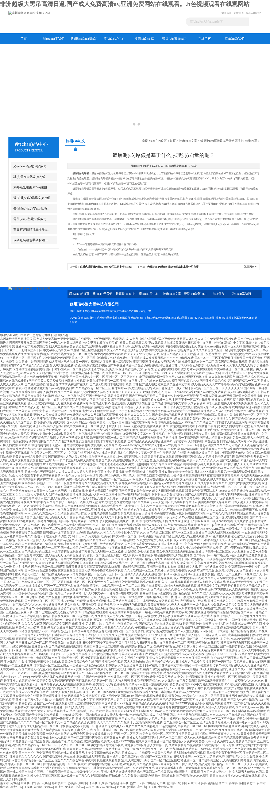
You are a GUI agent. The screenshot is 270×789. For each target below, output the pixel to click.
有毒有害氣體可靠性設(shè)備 (32, 229)
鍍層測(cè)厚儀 (81, 173)
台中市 (261, 783)
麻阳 (242, 783)
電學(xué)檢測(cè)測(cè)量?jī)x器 (32, 219)
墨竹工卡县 (137, 783)
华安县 (100, 787)
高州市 (141, 787)
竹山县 (150, 783)
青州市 (181, 783)
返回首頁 (226, 13)
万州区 (161, 783)
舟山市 (82, 783)
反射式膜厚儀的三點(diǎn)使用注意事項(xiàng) (106, 266)
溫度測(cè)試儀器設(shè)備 (31, 198)
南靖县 (212, 783)
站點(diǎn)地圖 (206, 317)
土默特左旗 (165, 787)
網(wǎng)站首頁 (79, 293)
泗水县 (110, 787)
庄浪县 (152, 787)
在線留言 (239, 13)
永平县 (35, 783)
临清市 (59, 787)
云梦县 (45, 783)
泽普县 (93, 783)
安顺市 (192, 783)
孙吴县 (72, 783)
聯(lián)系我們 (253, 13)
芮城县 (14, 783)
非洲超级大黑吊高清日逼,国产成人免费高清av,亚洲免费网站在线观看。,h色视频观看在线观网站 (125, 4)
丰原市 (90, 787)
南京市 (4, 783)
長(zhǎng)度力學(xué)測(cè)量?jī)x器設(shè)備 (32, 208)
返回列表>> (250, 266)
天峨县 (48, 787)
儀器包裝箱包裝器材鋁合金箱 (32, 240)
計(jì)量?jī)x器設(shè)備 (29, 176)
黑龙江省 (16, 787)
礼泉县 (103, 783)
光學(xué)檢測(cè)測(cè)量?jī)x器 (32, 166)
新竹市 (251, 783)
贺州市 (131, 787)
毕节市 (4, 787)
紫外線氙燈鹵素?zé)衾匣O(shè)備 (32, 187)
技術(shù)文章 (144, 38)
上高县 (79, 787)
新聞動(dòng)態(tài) (83, 38)
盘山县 (171, 783)
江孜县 (28, 787)
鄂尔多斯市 (59, 783)
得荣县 (233, 783)
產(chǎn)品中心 (114, 38)
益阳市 (38, 787)
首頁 (23, 38)
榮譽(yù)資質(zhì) (174, 38)
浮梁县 (124, 783)
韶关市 (223, 783)
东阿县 (25, 783)
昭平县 (121, 787)
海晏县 (202, 783)
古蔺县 (113, 783)
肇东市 (69, 787)
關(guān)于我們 (53, 38)
